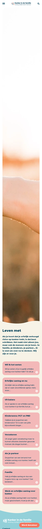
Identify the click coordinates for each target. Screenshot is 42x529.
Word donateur (29, 525)
